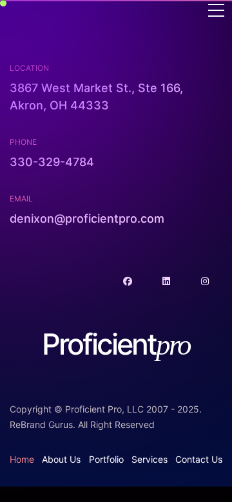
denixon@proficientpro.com (87, 218)
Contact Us (198, 459)
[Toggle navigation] (216, 11)
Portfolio (106, 459)
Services (149, 459)
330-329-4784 (52, 162)
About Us (61, 459)
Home (22, 459)
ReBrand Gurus (41, 424)
